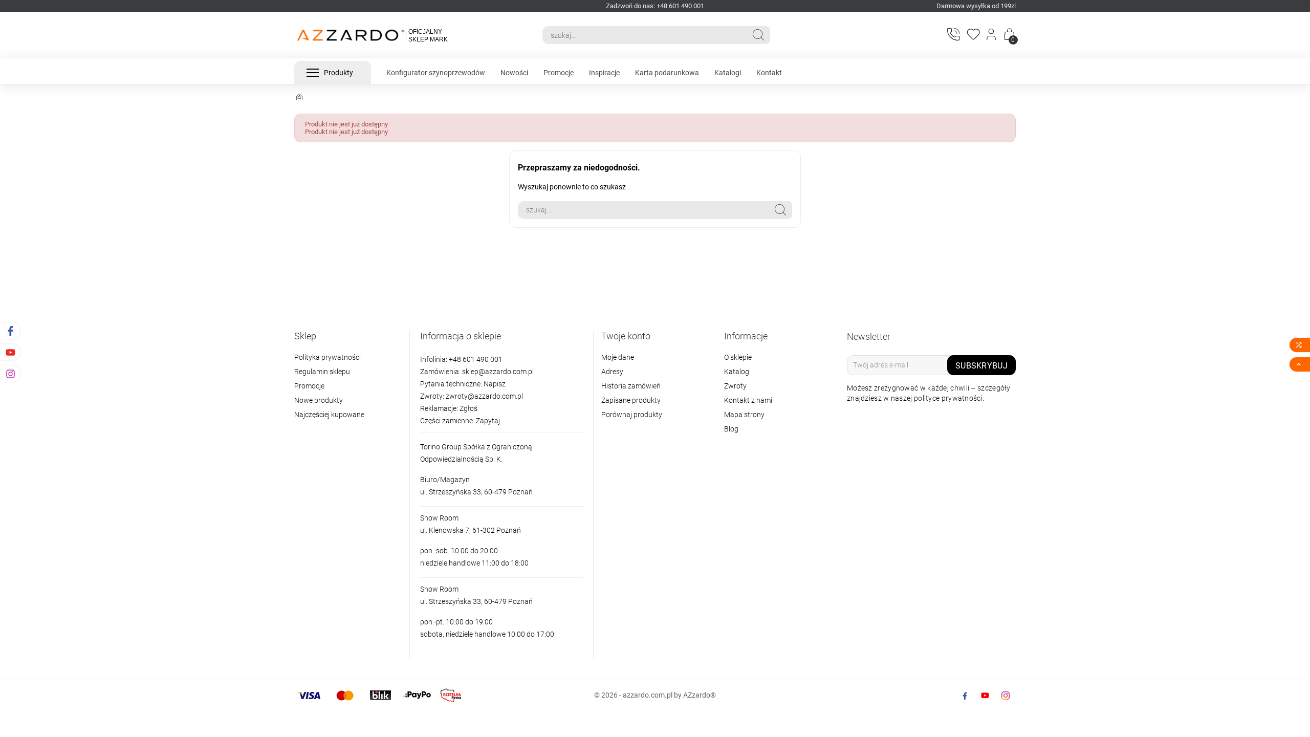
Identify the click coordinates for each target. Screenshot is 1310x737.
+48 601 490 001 (475, 359)
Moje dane (617, 357)
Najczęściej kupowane (329, 414)
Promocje (309, 386)
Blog (731, 429)
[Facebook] (964, 695)
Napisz (495, 384)
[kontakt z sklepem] (952, 34)
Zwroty (735, 386)
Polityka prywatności (327, 357)
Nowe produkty (318, 400)
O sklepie (738, 357)
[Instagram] (1005, 695)
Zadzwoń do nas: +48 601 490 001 (655, 6)
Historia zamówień (631, 386)
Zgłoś (468, 408)
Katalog (736, 371)
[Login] (992, 35)
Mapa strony (744, 414)
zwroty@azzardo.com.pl (484, 396)
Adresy (612, 371)
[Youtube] (985, 695)
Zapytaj (488, 421)
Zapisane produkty (631, 400)
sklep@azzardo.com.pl (498, 371)
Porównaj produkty (631, 414)
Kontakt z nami (748, 400)
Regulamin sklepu (322, 371)
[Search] (758, 34)
